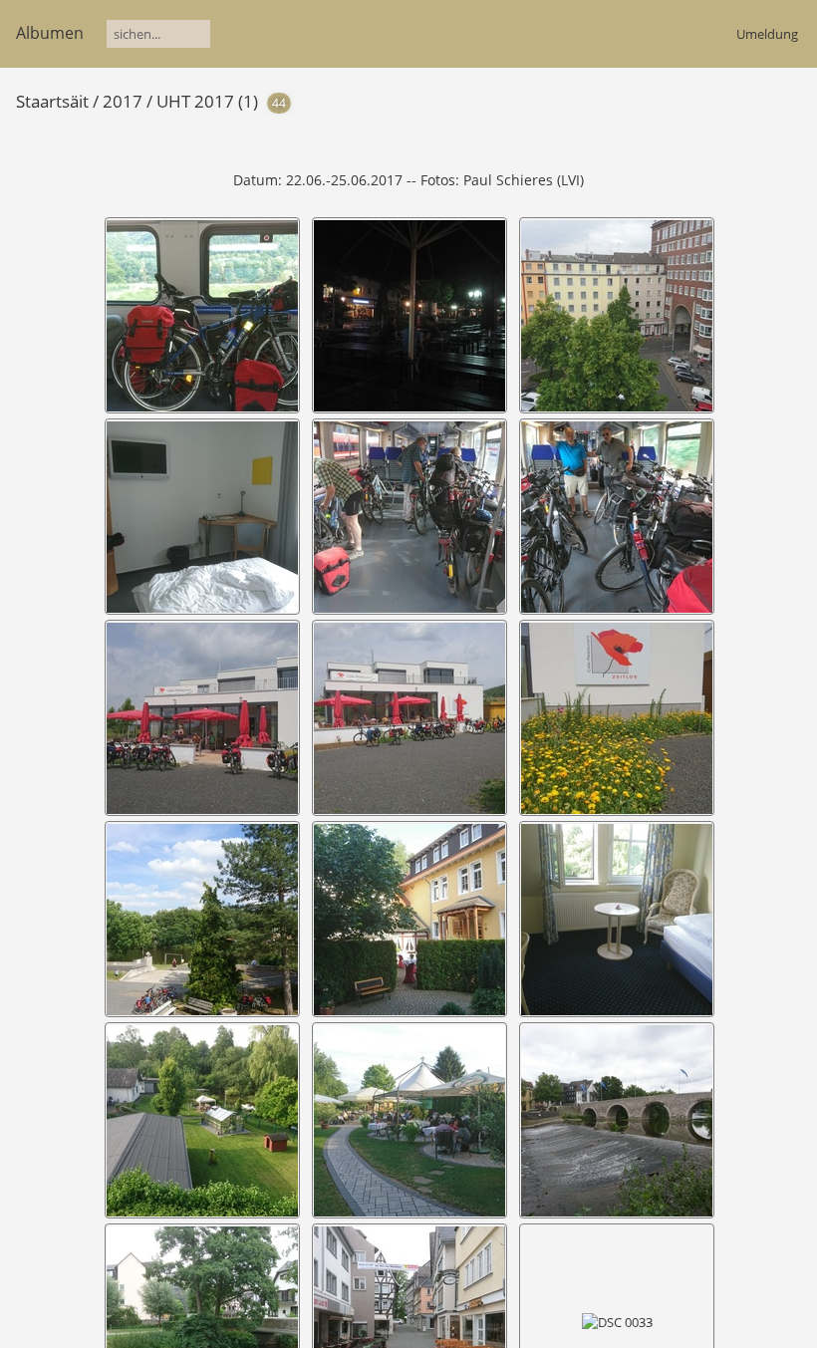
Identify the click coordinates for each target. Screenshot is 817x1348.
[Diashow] (694, 100)
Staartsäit (52, 101)
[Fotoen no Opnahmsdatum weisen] (725, 100)
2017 (122, 101)
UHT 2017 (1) (207, 101)
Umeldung (767, 34)
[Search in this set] (663, 100)
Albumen (50, 33)
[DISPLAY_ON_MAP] (759, 100)
